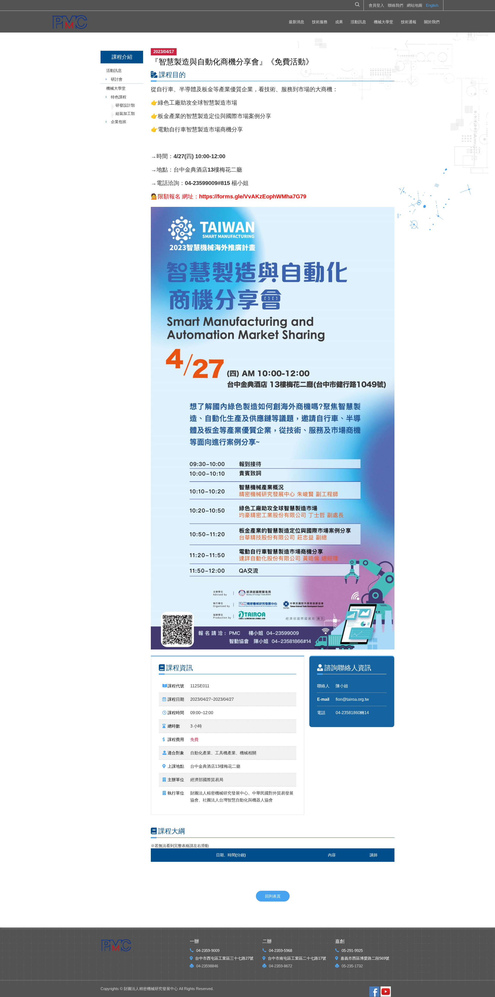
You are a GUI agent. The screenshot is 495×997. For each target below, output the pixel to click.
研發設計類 (125, 105)
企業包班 (118, 122)
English (432, 5)
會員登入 (376, 5)
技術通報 (408, 22)
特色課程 (118, 97)
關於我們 (432, 22)
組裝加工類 (125, 113)
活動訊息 (358, 22)
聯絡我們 (395, 5)
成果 (339, 22)
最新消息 (296, 22)
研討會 (116, 79)
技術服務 (319, 22)
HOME (70, 23)
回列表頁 (272, 896)
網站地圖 (414, 5)
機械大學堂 (383, 22)
